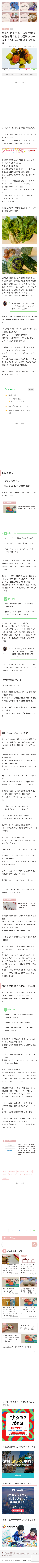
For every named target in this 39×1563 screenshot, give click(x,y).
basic (5, 1171)
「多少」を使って (17, 399)
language (13, 1174)
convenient (21, 1171)
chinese (12, 1171)
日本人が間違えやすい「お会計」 (20, 411)
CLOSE (31, 389)
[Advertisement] (19, 104)
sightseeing (28, 1174)
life (20, 1174)
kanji (5, 1174)
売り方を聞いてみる (18, 402)
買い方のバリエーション (18, 406)
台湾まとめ (5, 29)
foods (30, 1171)
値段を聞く (13, 395)
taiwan (6, 1178)
